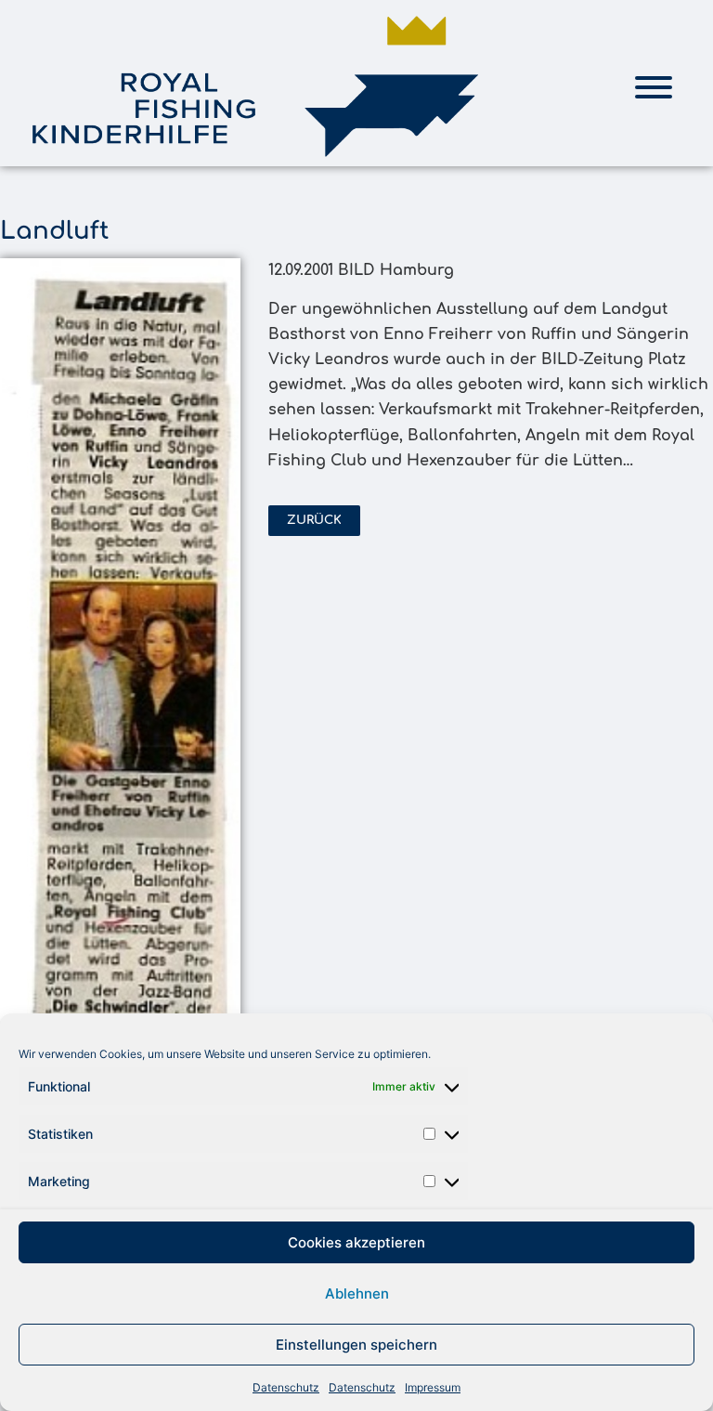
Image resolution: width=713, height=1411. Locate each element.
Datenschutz (286, 1387)
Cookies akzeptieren (356, 1242)
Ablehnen (357, 1293)
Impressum (432, 1387)
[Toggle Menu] (653, 87)
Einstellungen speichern (356, 1344)
